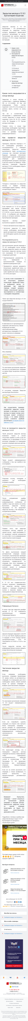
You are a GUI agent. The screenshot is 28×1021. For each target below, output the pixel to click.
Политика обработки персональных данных (14, 999)
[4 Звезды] (10, 856)
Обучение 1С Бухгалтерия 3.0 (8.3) (17, 18)
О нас (6, 1)
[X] (19, 902)
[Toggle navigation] (25, 5)
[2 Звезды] (6, 856)
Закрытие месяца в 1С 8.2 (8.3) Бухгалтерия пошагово (18, 880)
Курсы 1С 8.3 (5, 18)
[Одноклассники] (17, 902)
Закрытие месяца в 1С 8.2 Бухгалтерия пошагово (18, 869)
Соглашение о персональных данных (14, 1005)
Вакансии (18, 1007)
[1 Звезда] (3, 856)
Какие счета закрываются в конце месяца (15, 50)
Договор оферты (9, 1001)
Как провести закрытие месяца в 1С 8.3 (16, 55)
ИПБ (16, 1)
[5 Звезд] (13, 856)
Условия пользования (14, 1003)
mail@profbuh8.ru (14, 991)
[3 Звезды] (8, 856)
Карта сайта (10, 1007)
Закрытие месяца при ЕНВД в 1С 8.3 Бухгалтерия (18, 889)
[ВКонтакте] (15, 902)
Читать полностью (15, 872)
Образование (19, 1001)
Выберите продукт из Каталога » (13, 917)
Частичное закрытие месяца (16, 82)
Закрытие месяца (7, 19)
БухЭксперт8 (20, 1)
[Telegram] (21, 902)
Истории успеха (11, 1)
